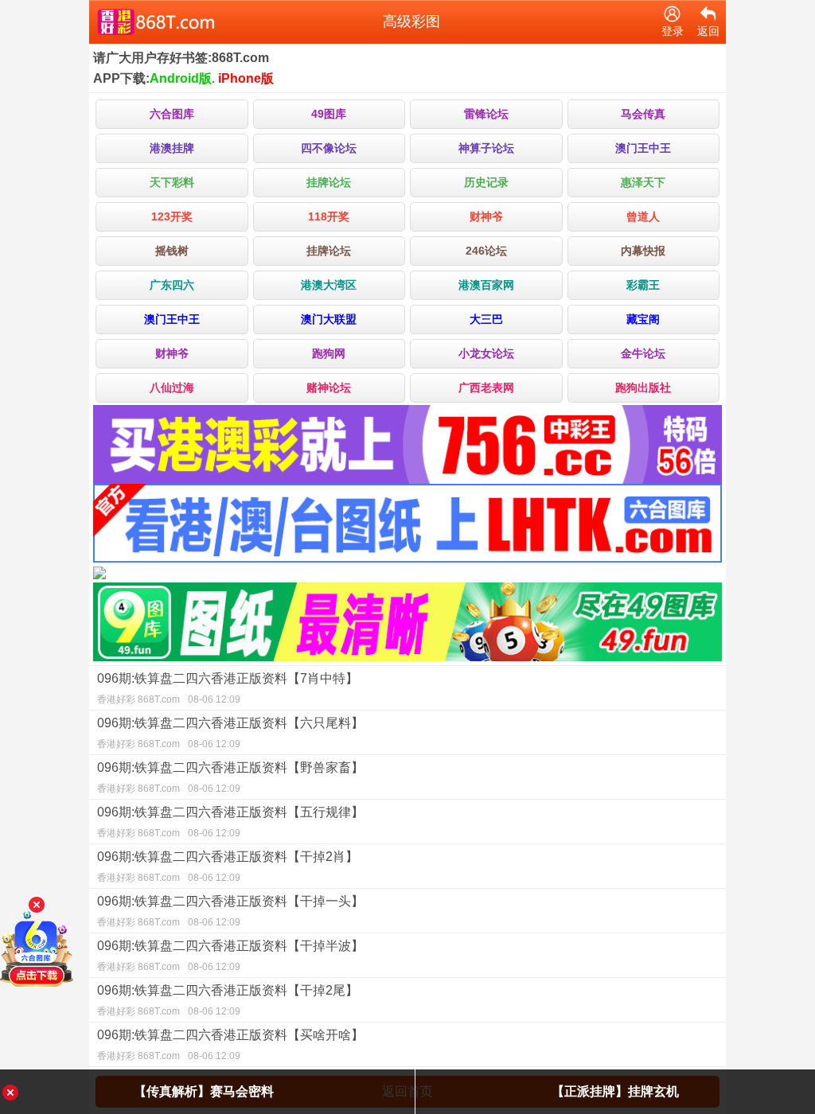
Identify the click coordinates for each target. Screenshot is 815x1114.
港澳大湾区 (329, 284)
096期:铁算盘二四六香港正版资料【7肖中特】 (227, 688)
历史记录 (486, 182)
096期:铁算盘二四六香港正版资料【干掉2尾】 (227, 1000)
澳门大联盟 (329, 319)
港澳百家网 (486, 284)
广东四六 (172, 284)
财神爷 (486, 216)
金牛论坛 (643, 353)
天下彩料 (172, 182)
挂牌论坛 (328, 182)
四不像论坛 (329, 148)
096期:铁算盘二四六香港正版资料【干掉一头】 (230, 911)
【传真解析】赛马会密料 (204, 1091)
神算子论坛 (486, 148)
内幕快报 (643, 250)
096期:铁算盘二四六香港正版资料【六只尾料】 (230, 733)
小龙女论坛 (486, 353)
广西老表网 (486, 387)
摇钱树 (172, 250)
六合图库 (172, 113)
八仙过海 (172, 387)
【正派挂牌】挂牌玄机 (615, 1091)
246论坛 (486, 250)
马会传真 (643, 113)
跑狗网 (328, 353)
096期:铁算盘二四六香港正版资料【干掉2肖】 (227, 866)
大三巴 (486, 319)
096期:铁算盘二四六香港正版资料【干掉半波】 (230, 955)
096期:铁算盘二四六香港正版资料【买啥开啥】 (230, 1044)
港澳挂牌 (172, 148)
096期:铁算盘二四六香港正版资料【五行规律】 (230, 822)
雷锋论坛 (486, 113)
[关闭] (37, 905)
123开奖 (172, 216)
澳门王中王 (643, 148)
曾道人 (643, 216)
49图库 (328, 113)
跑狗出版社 (643, 387)
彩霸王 (643, 284)
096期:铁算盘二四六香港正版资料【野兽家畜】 (230, 777)
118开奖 (328, 216)
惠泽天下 (643, 182)
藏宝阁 (643, 319)
